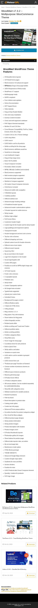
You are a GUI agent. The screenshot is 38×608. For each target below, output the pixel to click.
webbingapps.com (19, 605)
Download (32, 513)
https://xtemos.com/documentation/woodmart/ (14, 588)
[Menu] (2, 2)
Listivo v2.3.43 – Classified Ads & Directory (14, 569)
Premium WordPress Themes (13, 7)
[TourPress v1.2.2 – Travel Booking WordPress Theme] (19, 527)
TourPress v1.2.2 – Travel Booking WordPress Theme (17, 538)
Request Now (14, 23)
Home (2, 7)
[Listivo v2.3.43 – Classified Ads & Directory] (19, 558)
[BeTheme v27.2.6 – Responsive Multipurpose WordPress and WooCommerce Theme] (19, 496)
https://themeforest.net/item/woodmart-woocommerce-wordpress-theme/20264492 (16, 590)
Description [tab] (6, 60)
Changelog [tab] (6, 63)
